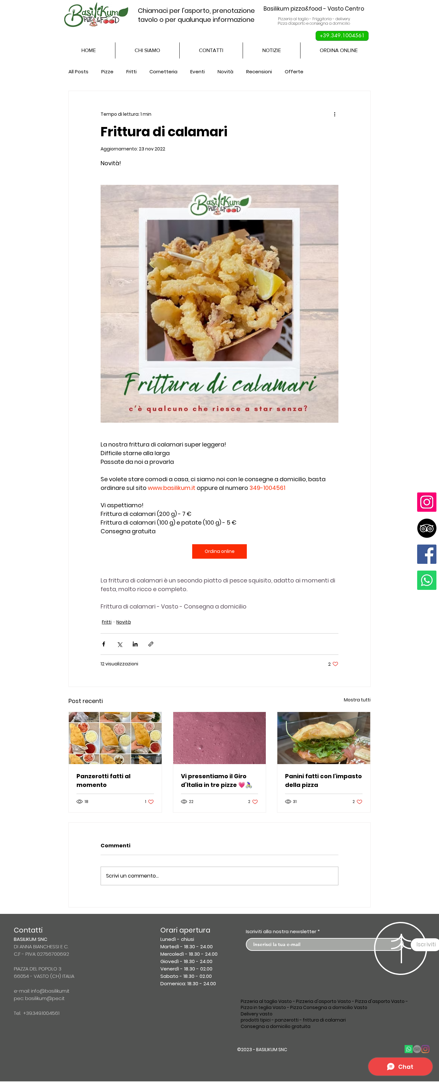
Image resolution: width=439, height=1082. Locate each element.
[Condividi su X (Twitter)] (119, 644)
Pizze (107, 71)
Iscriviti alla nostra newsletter (281, 931)
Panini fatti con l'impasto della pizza (323, 780)
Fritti (131, 71)
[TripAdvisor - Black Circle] (426, 528)
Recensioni (259, 71)
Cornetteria (163, 71)
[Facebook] (426, 554)
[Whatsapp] (426, 580)
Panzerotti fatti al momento (103, 780)
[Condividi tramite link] (151, 644)
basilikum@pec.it (45, 998)
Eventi (197, 71)
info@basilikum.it (50, 990)
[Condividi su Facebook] (104, 644)
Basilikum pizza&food (295, 9)
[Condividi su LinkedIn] (135, 644)
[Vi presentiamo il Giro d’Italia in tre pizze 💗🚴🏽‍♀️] (219, 738)
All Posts (78, 71)
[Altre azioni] (334, 114)
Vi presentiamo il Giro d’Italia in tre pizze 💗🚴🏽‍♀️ (216, 780)
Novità (225, 71)
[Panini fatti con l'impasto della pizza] (323, 738)
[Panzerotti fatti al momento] (115, 738)
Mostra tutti (357, 700)
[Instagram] (426, 502)
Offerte (294, 71)
